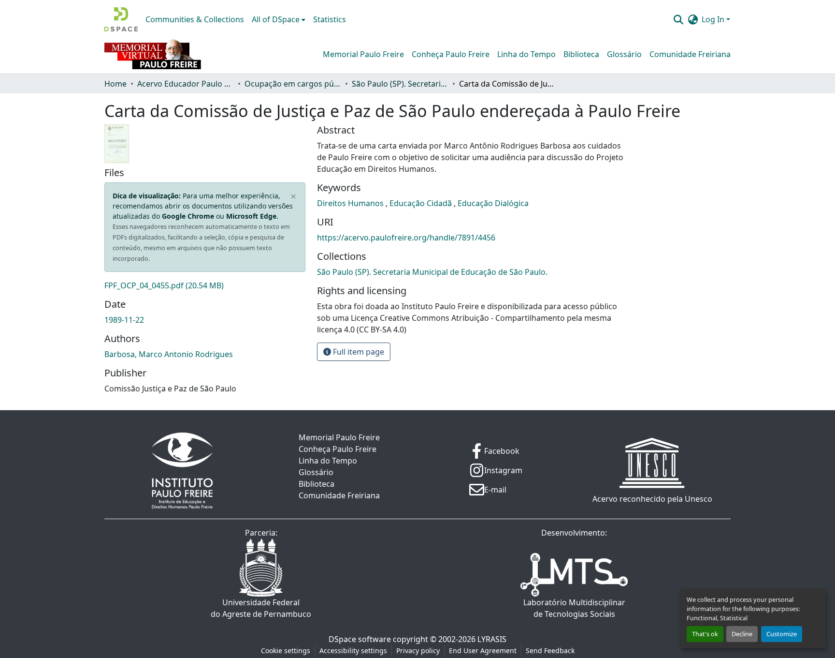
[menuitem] (278, 19)
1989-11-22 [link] (124, 319)
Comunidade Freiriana (690, 54)
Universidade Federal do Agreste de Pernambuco (261, 608)
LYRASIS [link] (491, 639)
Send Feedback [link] (550, 650)
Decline (742, 633)
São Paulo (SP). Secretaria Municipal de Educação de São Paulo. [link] (400, 83)
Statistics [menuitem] (329, 19)
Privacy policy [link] (418, 650)
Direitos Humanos (351, 203)
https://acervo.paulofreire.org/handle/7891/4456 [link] (406, 237)
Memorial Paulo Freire (363, 54)
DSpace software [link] (360, 639)
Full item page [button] (357, 351)
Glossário (624, 54)
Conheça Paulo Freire (450, 54)
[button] (121, 19)
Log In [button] (714, 19)
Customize (781, 633)
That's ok (705, 633)
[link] (204, 285)
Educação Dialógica (493, 203)
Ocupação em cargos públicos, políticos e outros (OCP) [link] (293, 83)
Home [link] (115, 83)
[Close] (294, 197)
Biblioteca (581, 54)
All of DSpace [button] (276, 19)
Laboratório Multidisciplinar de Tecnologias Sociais (574, 608)
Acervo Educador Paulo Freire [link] (185, 83)
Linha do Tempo (526, 54)
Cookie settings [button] (285, 650)
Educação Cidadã (421, 203)
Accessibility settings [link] (353, 650)
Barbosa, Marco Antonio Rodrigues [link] (168, 354)
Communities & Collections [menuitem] (194, 19)
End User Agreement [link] (483, 650)
